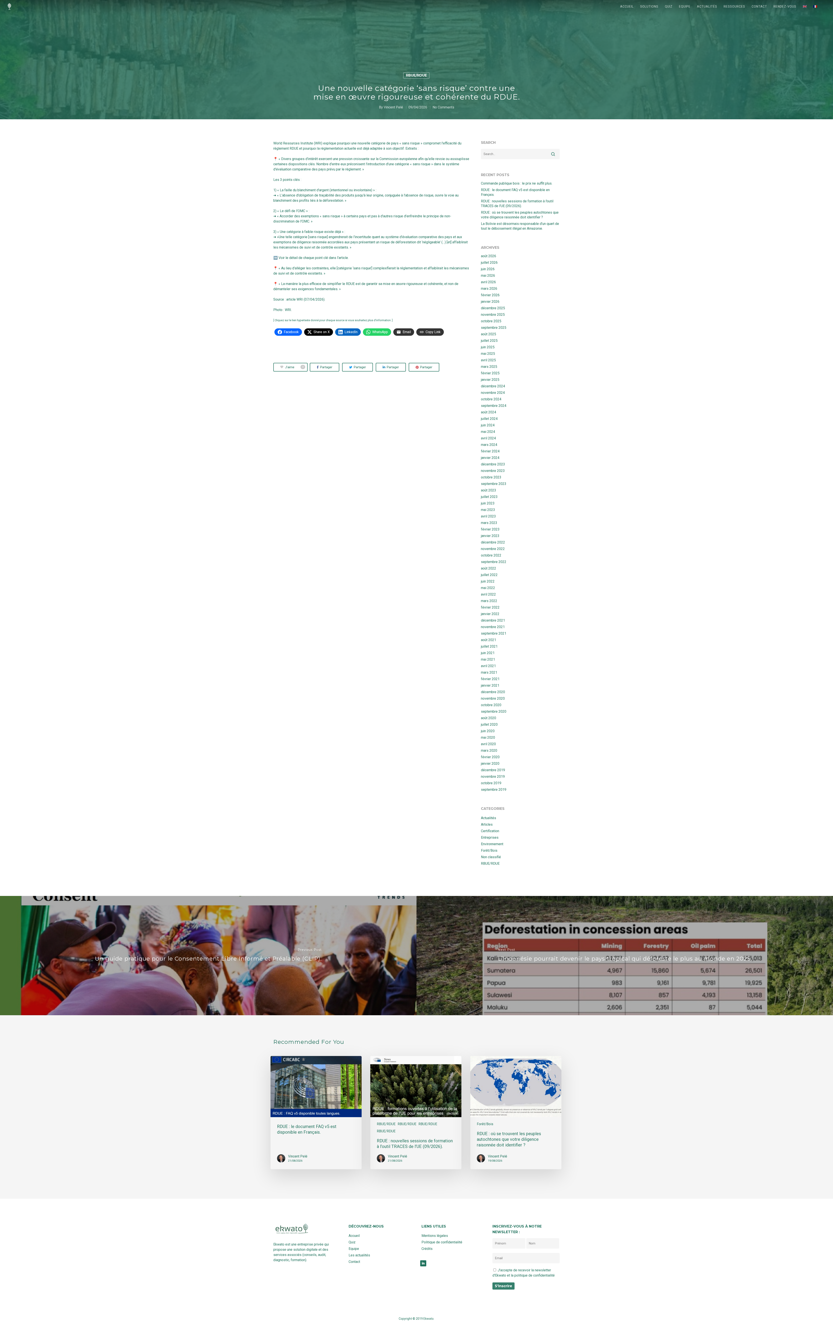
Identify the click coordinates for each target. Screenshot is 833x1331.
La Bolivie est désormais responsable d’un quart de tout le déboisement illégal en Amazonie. (520, 226)
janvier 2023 (490, 536)
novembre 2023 (493, 471)
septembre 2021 (493, 633)
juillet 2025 (489, 341)
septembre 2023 (493, 484)
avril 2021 (488, 666)
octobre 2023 (491, 477)
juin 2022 (488, 581)
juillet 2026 (489, 262)
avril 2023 (488, 516)
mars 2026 (489, 289)
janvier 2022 (490, 614)
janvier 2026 (490, 302)
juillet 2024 (489, 419)
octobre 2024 (491, 399)
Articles (487, 824)
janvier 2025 (490, 380)
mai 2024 (488, 432)
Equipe (684, 6)
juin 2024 (488, 425)
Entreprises (489, 837)
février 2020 (490, 757)
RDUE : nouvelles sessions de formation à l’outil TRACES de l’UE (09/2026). (517, 203)
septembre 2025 (493, 328)
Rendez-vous (785, 6)
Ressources (734, 6)
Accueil (627, 6)
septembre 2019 (493, 789)
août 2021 (488, 640)
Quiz (668, 6)
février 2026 (490, 295)
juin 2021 (488, 653)
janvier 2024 (490, 458)
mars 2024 (489, 445)
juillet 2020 (489, 724)
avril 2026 (488, 282)
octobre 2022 (491, 555)
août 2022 (488, 568)
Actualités (707, 6)
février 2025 (490, 373)
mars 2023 (489, 523)
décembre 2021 (493, 620)
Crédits (427, 1249)
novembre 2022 (493, 549)
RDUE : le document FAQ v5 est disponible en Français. (515, 192)
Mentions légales (434, 1236)
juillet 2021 (489, 646)
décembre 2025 (493, 308)
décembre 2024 (493, 386)
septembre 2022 (493, 562)
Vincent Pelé (393, 107)
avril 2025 (488, 360)
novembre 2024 (493, 393)
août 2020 (488, 718)
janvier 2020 (490, 763)
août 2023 (488, 490)
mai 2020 (488, 737)
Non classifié (491, 857)
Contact (759, 6)
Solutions (649, 6)
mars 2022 (489, 601)
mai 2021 (488, 659)
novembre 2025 (493, 315)
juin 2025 (488, 347)
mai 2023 (488, 510)
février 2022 (490, 607)
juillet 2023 (489, 497)
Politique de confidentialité (441, 1242)
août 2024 (488, 412)
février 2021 (490, 679)
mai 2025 (488, 354)
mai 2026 (488, 275)
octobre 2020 (491, 705)
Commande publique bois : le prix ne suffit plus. (516, 183)
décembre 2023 (493, 464)
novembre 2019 (493, 776)
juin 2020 (488, 731)
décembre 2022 (493, 542)
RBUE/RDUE (416, 75)
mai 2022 (488, 588)
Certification (490, 831)
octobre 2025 (491, 321)
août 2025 (488, 334)
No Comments (443, 107)
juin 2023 (488, 503)
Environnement (492, 844)
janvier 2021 (490, 685)
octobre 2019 (491, 783)
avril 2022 (488, 594)
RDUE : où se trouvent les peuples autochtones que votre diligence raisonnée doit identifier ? (520, 214)
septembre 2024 (493, 406)
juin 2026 (488, 269)
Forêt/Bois (489, 850)
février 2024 (490, 451)
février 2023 (490, 529)
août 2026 (488, 256)
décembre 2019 (493, 770)
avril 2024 (488, 438)
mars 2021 (489, 672)
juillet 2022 (489, 575)
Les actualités (359, 1255)
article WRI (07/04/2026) (305, 299)
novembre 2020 (493, 698)
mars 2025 (489, 367)
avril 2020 (488, 744)
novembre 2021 (493, 627)
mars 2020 (489, 750)
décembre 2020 (493, 692)
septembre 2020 (493, 711)
